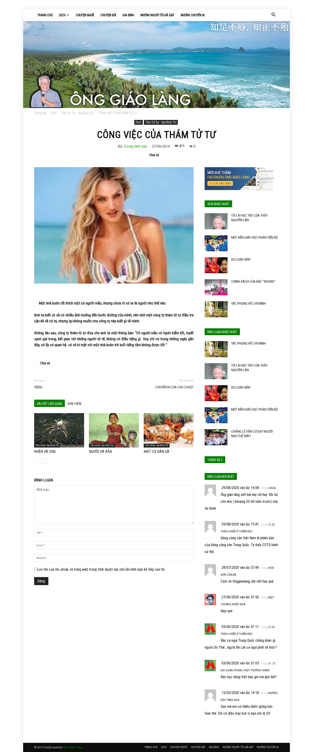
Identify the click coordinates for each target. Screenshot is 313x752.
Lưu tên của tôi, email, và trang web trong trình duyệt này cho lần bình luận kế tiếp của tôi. (101, 569)
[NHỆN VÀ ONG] (59, 430)
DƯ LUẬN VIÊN (240, 259)
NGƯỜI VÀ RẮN (100, 451)
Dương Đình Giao (135, 146)
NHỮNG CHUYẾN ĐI (193, 15)
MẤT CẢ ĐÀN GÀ (156, 451)
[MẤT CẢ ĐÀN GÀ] (169, 430)
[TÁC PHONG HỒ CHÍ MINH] (216, 309)
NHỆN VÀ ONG (45, 451)
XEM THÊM (74, 404)
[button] (273, 15)
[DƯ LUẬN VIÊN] (216, 265)
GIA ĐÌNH (128, 15)
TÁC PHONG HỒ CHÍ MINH (248, 303)
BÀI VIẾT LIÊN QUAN (49, 404)
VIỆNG (38, 387)
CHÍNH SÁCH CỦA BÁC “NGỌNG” (253, 281)
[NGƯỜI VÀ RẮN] (114, 430)
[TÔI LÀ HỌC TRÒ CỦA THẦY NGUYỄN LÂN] (216, 221)
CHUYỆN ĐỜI (108, 15)
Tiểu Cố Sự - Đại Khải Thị (77, 113)
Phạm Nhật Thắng (73, 747)
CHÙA (271, 488)
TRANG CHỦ (45, 15)
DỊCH (62, 15)
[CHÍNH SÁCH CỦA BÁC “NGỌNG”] (216, 287)
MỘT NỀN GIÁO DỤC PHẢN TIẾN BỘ (254, 237)
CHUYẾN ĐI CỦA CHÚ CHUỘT (174, 387)
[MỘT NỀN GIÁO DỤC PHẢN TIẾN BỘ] (216, 243)
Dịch (54, 113)
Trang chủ (40, 113)
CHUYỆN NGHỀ (85, 15)
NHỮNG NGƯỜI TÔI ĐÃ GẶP (157, 15)
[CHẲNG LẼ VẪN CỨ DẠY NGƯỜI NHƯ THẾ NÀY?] (216, 437)
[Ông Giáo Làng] (156, 64)
